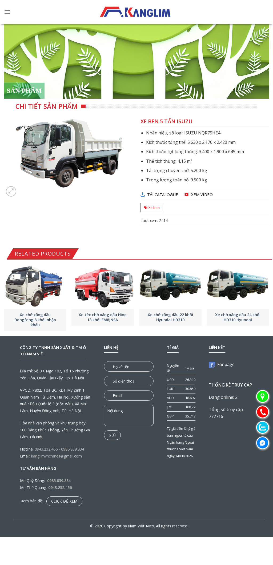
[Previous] (4, 299)
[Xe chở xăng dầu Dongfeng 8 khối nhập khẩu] (35, 285)
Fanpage (225, 364)
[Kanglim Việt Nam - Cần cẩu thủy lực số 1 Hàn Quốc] (135, 12)
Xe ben (154, 207)
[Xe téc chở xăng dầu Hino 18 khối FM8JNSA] (102, 285)
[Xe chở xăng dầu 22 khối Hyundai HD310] (170, 285)
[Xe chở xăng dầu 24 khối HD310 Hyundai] (238, 285)
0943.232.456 (46, 449)
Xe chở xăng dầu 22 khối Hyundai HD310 (170, 317)
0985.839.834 (72, 449)
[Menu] (7, 11)
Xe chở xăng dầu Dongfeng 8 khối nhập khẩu (35, 319)
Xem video (202, 194)
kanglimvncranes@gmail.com (56, 456)
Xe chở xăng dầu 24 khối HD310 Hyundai (237, 317)
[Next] (269, 299)
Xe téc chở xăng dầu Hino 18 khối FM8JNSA (103, 317)
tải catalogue (162, 194)
